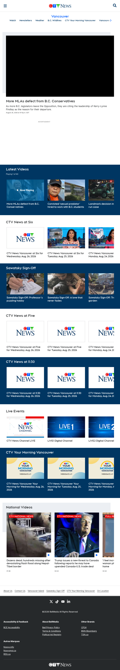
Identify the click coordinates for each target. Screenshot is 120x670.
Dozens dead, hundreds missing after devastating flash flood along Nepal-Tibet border (28, 563)
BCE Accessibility (12, 627)
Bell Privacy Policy (51, 627)
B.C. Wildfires (54, 20)
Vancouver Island (36, 591)
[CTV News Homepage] (60, 6)
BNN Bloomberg (89, 631)
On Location (103, 591)
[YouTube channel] (63, 601)
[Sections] (5, 6)
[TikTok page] (57, 601)
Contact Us (20, 591)
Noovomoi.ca (10, 650)
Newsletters (25, 20)
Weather (39, 20)
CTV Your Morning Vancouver (80, 20)
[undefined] (25, 194)
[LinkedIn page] (69, 601)
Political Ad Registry (51, 634)
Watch (13, 20)
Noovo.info (9, 647)
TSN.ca (84, 634)
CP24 (83, 627)
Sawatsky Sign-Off (55, 591)
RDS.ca (7, 654)
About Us (8, 591)
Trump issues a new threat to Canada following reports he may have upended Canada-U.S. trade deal (77, 563)
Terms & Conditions (51, 631)
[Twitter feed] (51, 601)
